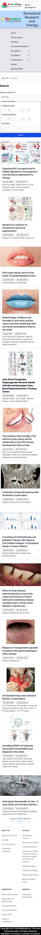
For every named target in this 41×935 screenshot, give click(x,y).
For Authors (16, 51)
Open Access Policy (30, 842)
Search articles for (7, 92)
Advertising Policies (30, 875)
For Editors (15, 55)
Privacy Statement (9, 910)
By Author (6, 123)
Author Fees (7, 914)
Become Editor (17, 69)
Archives (14, 42)
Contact (5, 840)
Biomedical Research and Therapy (31, 19)
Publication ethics (29, 847)
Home (13, 33)
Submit (14, 64)
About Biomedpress (30, 6)
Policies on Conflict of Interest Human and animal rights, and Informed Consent (30, 856)
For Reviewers (17, 60)
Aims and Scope (8, 844)
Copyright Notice (9, 906)
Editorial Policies (29, 866)
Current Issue (16, 37)
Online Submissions (10, 894)
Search (20, 135)
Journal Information (19, 46)
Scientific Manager (30, 870)
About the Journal (9, 835)
